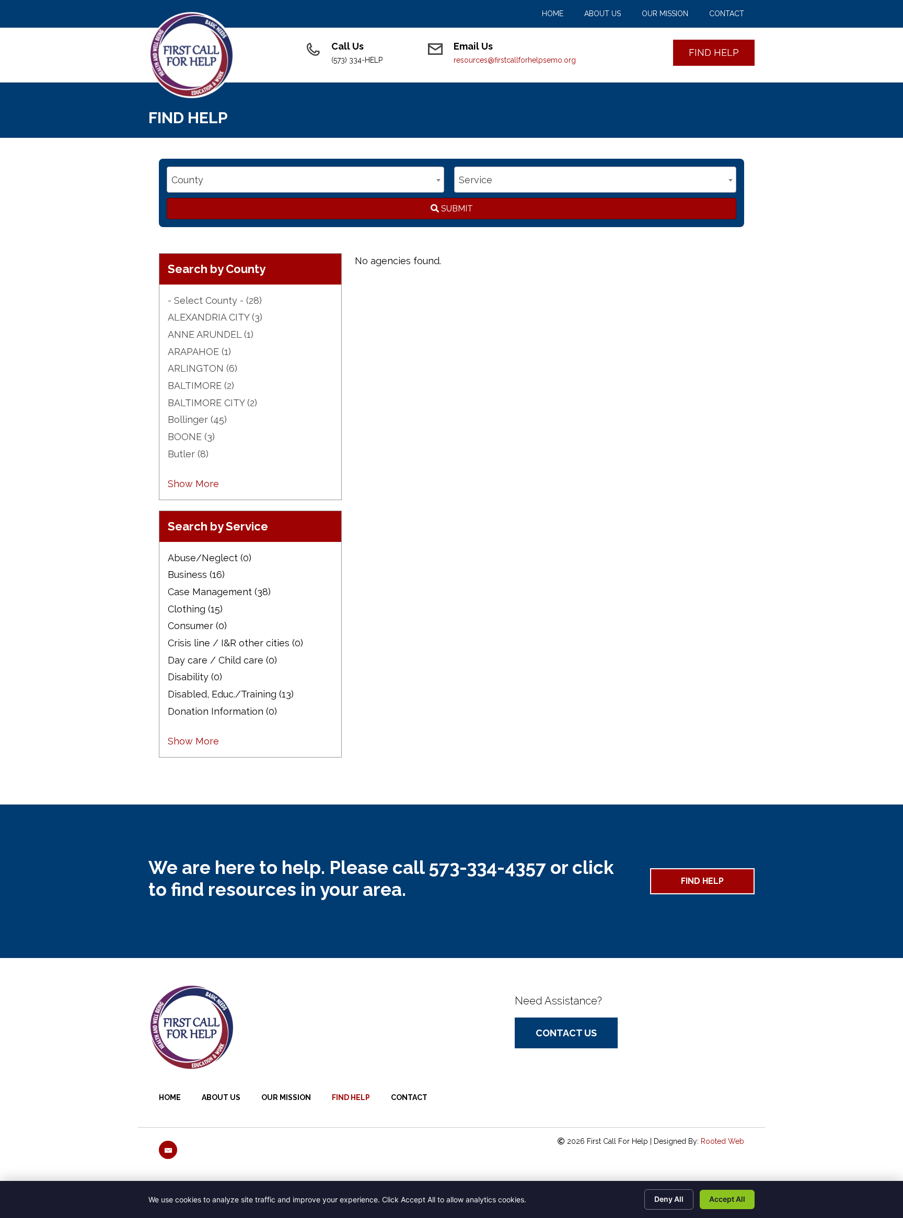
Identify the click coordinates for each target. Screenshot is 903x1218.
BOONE (191, 436)
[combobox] (305, 180)
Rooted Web (722, 1141)
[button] (714, 53)
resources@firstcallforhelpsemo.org (515, 60)
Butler (188, 453)
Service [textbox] (475, 179)
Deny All (669, 1199)
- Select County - (215, 300)
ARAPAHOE (199, 351)
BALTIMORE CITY (212, 402)
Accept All (727, 1199)
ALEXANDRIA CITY (215, 317)
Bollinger (197, 419)
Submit (456, 209)
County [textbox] (187, 179)
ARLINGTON (202, 368)
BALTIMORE (201, 385)
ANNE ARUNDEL (210, 334)
